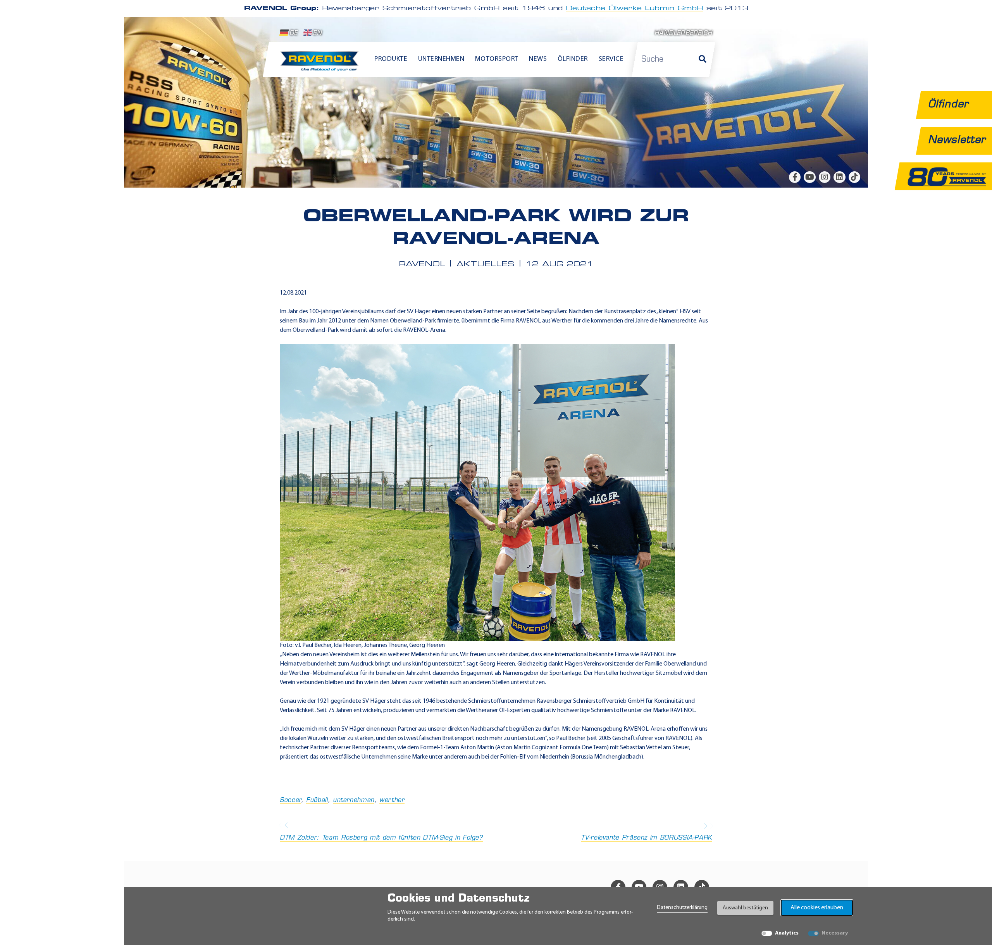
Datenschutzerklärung (682, 908)
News (538, 59)
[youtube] (809, 177)
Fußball (316, 800)
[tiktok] (854, 177)
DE (293, 33)
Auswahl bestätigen (745, 908)
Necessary (835, 933)
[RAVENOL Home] (321, 64)
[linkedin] (839, 177)
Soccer (290, 800)
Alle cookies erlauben (816, 908)
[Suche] (702, 60)
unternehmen (353, 800)
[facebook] (795, 177)
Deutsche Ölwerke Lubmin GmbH (634, 8)
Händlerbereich (683, 33)
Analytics (787, 933)
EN (317, 33)
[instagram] (824, 177)
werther (391, 800)
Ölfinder (573, 59)
